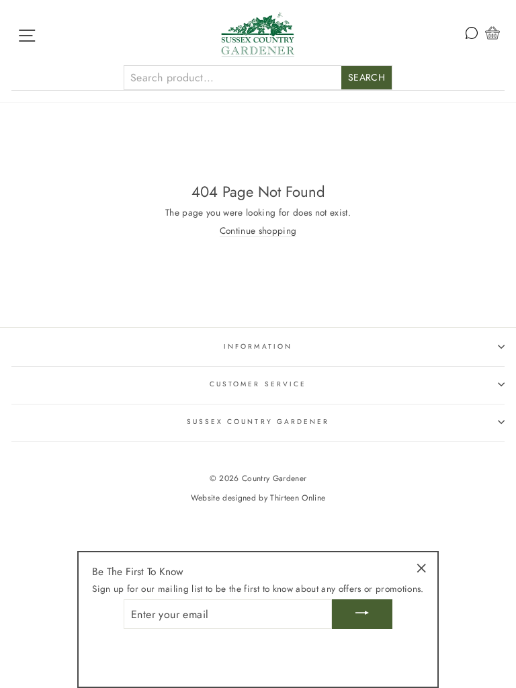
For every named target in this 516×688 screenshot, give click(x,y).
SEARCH (366, 77)
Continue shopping (258, 230)
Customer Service (258, 384)
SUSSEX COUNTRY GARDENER (258, 422)
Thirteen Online (297, 498)
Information (258, 346)
